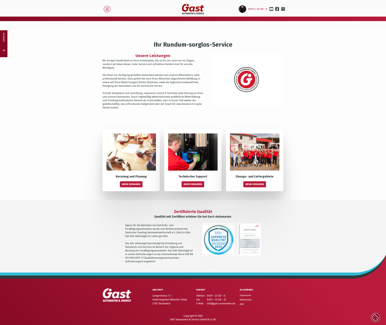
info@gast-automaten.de (221, 303)
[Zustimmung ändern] (375, 317)
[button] (107, 9)
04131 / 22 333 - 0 (257, 9)
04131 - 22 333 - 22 (216, 299)
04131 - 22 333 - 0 (216, 295)
